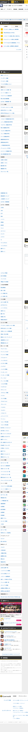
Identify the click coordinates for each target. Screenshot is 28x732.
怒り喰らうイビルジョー (6, 427)
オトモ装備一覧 (4, 293)
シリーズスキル (4, 308)
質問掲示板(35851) (4, 142)
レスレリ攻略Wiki (16, 718)
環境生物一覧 (3, 497)
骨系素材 (2, 515)
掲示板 (16, 26)
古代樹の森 (3, 550)
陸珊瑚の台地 (3, 556)
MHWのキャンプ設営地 (5, 532)
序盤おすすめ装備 (4, 281)
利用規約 (14, 696)
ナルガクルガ (3, 386)
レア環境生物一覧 (4, 500)
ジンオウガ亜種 (4, 369)
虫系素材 (2, 506)
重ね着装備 (3, 287)
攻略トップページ (4, 75)
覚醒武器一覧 (3, 168)
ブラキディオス (4, 401)
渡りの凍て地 (3, 541)
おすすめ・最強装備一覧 (6, 101)
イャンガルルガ (4, 360)
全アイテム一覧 (4, 494)
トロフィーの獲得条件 (5, 576)
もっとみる (18, 49)
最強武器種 (21, 9)
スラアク (2, 236)
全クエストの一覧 (4, 462)
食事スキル (3, 310)
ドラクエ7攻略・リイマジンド (19, 703)
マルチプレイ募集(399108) (6, 124)
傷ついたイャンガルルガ (6, 433)
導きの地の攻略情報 (5, 98)
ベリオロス (3, 407)
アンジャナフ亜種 (4, 354)
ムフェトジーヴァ (4, 416)
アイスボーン (9, 9)
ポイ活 (8, 2)
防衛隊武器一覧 (4, 193)
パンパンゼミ (3, 278)
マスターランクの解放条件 (6, 95)
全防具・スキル (4, 162)
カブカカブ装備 (4, 273)
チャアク (2, 234)
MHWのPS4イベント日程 (6, 110)
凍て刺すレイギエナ (5, 430)
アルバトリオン (4, 348)
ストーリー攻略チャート (6, 92)
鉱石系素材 (3, 509)
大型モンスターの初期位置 (6, 331)
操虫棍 (2, 225)
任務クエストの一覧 (5, 468)
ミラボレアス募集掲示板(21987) (7, 119)
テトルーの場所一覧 (5, 582)
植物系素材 (3, 503)
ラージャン (3, 419)
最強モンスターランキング (6, 337)
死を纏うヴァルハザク (5, 445)
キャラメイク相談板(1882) (6, 151)
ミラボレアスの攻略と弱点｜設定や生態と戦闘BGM (13, 36)
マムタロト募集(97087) (5, 130)
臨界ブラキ (3, 451)
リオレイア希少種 (4, 422)
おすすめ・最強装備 (5, 201)
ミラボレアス (3, 413)
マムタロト (3, 410)
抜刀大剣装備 (3, 276)
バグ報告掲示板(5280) (5, 145)
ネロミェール (3, 389)
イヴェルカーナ (4, 357)
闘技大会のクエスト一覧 (6, 477)
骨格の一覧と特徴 (4, 334)
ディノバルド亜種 (4, 381)
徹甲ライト (3, 248)
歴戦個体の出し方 (4, 343)
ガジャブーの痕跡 (4, 585)
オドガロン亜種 (4, 363)
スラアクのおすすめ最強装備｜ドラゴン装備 (13, 42)
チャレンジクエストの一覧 (6, 480)
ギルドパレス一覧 (4, 171)
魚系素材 (2, 512)
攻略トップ (3, 9)
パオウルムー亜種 (4, 392)
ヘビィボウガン (4, 245)
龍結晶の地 (3, 562)
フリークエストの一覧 (5, 471)
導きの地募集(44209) (5, 127)
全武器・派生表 (4, 159)
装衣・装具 (3, 290)
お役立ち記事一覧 (4, 567)
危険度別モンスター (5, 340)
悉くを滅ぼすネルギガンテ (6, 442)
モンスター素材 (4, 521)
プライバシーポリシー (23, 696)
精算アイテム (3, 518)
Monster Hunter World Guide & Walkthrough (10, 596)
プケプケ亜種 (3, 398)
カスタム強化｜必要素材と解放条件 (11, 46)
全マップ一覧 (3, 529)
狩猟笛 (2, 222)
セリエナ (2, 538)
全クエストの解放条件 (5, 465)
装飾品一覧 (3, 316)
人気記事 (5, 26)
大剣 (2, 210)
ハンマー (2, 219)
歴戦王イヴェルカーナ (5, 454)
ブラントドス (3, 404)
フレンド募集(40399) (5, 133)
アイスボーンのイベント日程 (7, 107)
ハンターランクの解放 (5, 570)
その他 (2, 524)
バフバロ (2, 395)
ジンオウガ (3, 366)
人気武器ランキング (5, 199)
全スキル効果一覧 (4, 302)
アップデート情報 (4, 78)
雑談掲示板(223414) (5, 139)
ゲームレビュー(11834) (5, 148)
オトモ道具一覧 (4, 296)
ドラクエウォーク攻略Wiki (18, 708)
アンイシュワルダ (4, 351)
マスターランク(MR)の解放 (6, 486)
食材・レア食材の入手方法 (6, 579)
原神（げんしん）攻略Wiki (18, 710)
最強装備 (15, 9)
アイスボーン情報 (4, 81)
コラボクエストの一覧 (5, 474)
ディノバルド (3, 378)
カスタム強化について (5, 573)
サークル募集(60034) (5, 136)
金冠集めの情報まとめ (5, 588)
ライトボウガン (4, 242)
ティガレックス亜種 (5, 375)
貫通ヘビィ (3, 251)
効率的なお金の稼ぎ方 (5, 591)
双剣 (2, 216)
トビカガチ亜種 (4, 383)
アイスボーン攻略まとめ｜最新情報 (11, 29)
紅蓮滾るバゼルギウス (5, 436)
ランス (2, 228)
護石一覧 (2, 313)
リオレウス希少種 (4, 424)
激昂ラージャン (4, 439)
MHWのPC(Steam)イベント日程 (7, 113)
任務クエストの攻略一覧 (6, 89)
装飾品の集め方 (4, 319)
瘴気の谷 (2, 559)
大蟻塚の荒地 (3, 553)
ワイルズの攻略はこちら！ (6, 84)
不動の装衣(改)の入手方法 (9, 32)
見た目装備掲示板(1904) (6, 154)
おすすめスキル (4, 305)
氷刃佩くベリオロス (5, 448)
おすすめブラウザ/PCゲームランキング (11, 654)
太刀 (2, 213)
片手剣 (2, 207)
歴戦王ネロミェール (5, 457)
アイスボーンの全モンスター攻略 (8, 325)
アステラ (2, 547)
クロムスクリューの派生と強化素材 (11, 39)
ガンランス (3, 231)
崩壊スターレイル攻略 (17, 706)
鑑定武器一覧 (3, 165)
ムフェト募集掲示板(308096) (7, 122)
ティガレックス (4, 372)
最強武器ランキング (5, 196)
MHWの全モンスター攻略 (6, 328)
